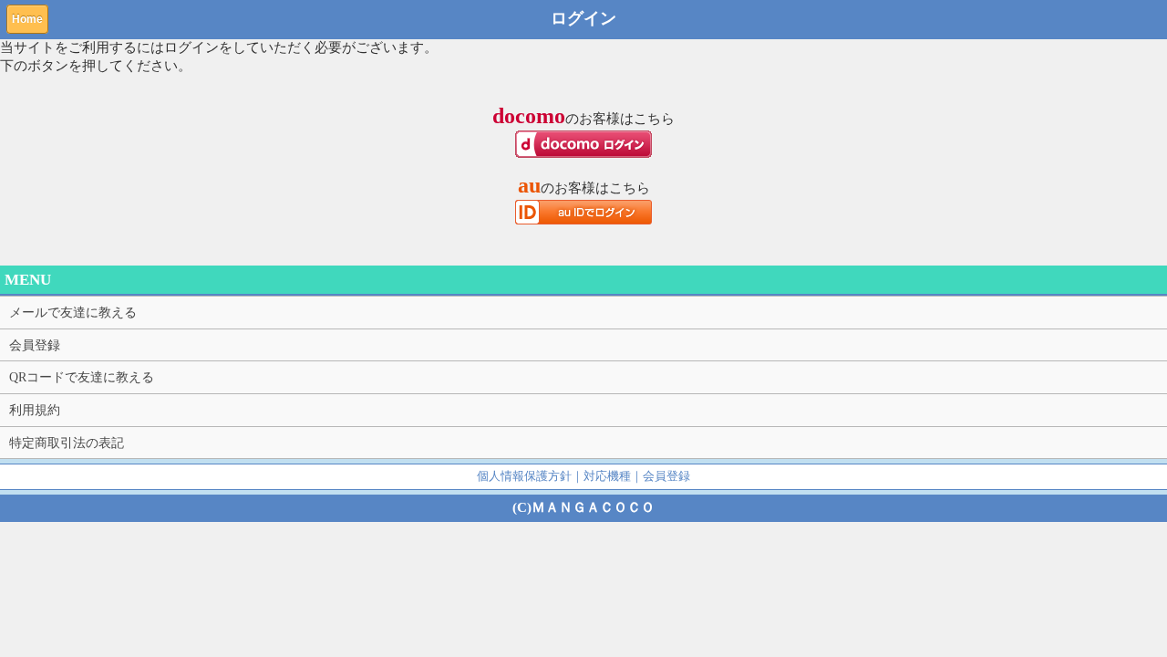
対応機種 (607, 476)
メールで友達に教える (73, 312)
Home (27, 19)
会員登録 (34, 345)
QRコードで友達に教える (81, 377)
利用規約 (34, 409)
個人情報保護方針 (524, 476)
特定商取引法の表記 (66, 442)
